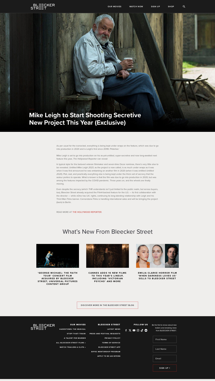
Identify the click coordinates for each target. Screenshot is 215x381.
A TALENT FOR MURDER (75, 338)
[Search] (184, 6)
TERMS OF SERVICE (111, 343)
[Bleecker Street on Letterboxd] (146, 330)
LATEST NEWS (113, 329)
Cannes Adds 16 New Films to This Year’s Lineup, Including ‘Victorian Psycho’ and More (107, 277)
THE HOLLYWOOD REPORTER (87, 212)
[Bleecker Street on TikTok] (142, 331)
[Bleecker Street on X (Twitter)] (130, 331)
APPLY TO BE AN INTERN (108, 356)
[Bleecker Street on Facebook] (126, 331)
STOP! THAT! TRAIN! (76, 334)
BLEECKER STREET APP (109, 347)
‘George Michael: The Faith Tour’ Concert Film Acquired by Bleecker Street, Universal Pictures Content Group (58, 278)
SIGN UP (155, 6)
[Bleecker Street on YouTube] (134, 331)
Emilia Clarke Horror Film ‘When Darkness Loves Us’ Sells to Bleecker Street (157, 276)
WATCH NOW (136, 6)
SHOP (171, 6)
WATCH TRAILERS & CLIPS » (73, 347)
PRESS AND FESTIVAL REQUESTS (105, 334)
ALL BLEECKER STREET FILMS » (71, 343)
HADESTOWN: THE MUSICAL (72, 329)
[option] (58, 265)
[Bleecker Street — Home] (42, 6)
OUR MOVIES (115, 6)
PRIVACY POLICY (112, 338)
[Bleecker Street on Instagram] (138, 331)
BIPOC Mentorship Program (105, 352)
